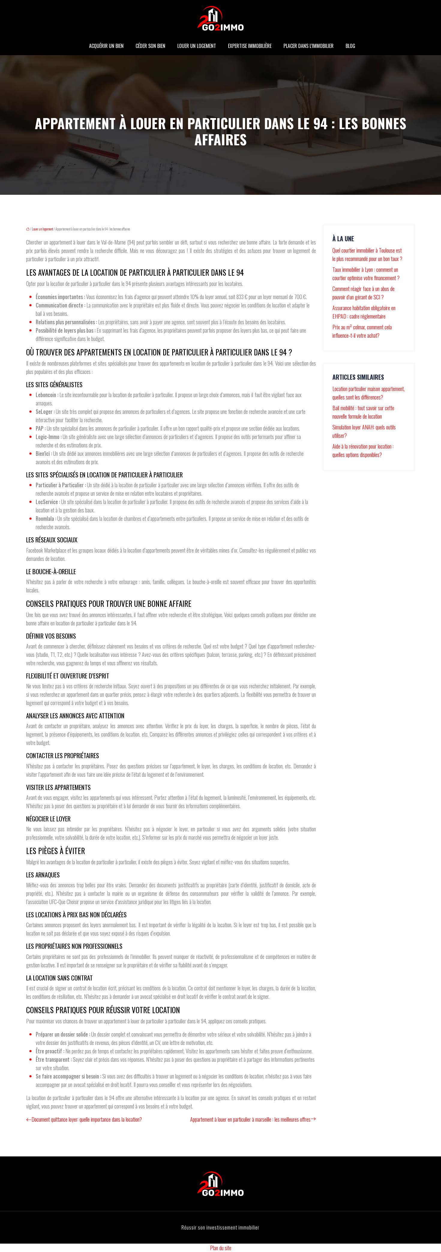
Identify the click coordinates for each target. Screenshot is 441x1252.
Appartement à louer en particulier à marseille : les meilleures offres (250, 1119)
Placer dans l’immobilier (309, 45)
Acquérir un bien (106, 45)
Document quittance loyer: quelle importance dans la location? (87, 1119)
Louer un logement (196, 45)
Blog (350, 45)
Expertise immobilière (250, 45)
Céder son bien (150, 45)
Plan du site (220, 1248)
